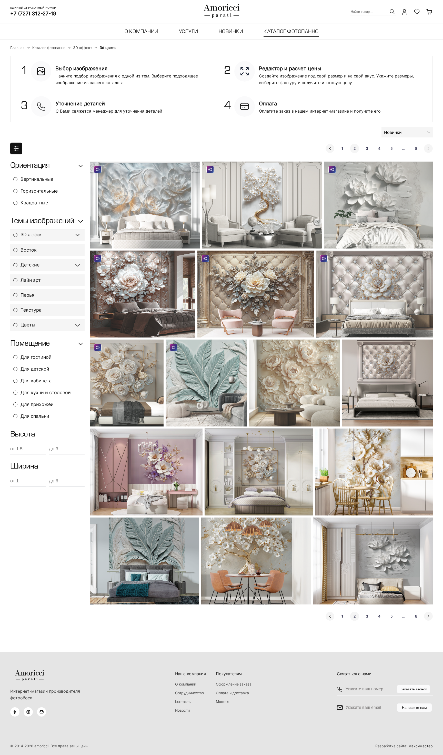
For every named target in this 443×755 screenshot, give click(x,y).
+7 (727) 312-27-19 (33, 14)
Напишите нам (414, 708)
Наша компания (190, 673)
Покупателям (229, 673)
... (403, 148)
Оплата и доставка (232, 693)
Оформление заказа (233, 684)
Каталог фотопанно (291, 32)
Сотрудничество (189, 693)
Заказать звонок (413, 689)
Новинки (231, 32)
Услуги (188, 32)
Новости (182, 710)
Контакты (183, 701)
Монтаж (223, 701)
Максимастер (420, 746)
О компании (141, 32)
